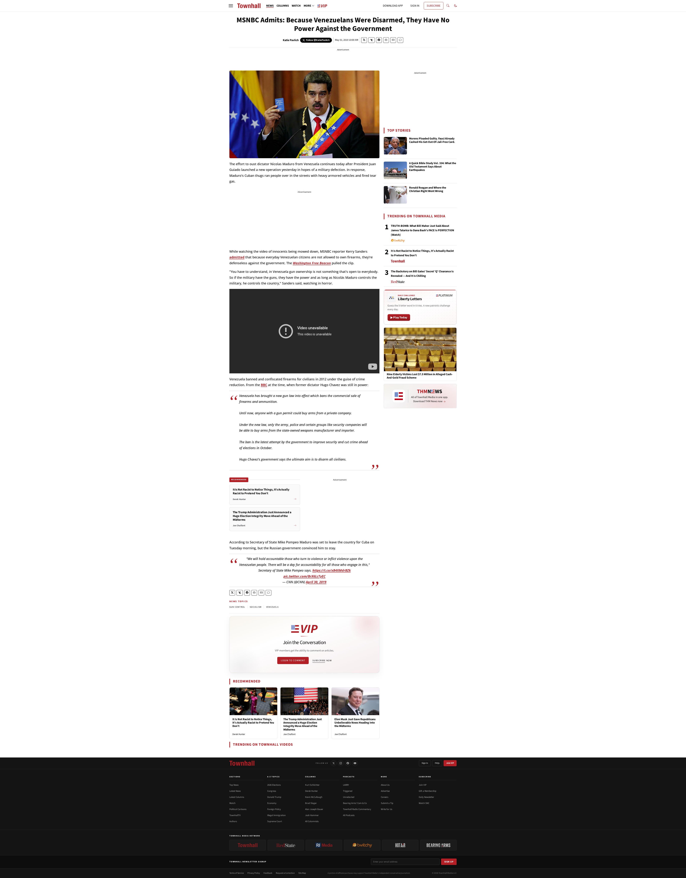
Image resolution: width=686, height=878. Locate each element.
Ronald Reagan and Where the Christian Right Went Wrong (427, 189)
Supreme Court (274, 821)
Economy (271, 803)
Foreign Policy (274, 809)
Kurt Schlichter (312, 785)
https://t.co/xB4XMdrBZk (331, 570)
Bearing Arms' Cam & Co (355, 803)
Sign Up (449, 861)
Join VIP (450, 763)
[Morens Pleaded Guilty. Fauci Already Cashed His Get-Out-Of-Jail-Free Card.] (395, 145)
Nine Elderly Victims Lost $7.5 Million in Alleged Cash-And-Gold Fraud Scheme (420, 376)
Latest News (235, 791)
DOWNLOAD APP (393, 6)
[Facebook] (348, 763)
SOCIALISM (256, 607)
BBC (264, 385)
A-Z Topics (273, 777)
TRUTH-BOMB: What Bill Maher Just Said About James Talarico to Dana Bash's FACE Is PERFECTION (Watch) (422, 230)
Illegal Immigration (276, 815)
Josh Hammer (312, 815)
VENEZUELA (272, 607)
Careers (384, 797)
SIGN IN (414, 6)
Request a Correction (285, 873)
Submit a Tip (387, 803)
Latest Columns (236, 797)
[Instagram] (341, 763)
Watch (232, 803)
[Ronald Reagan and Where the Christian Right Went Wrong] (395, 195)
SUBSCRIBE (433, 6)
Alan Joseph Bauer (314, 809)
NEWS (270, 6)
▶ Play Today (399, 317)
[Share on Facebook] (379, 40)
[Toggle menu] (230, 5)
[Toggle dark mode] (455, 5)
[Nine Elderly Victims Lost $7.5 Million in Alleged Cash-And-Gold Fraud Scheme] (420, 349)
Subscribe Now (322, 660)
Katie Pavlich (291, 40)
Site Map (302, 873)
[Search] (448, 5)
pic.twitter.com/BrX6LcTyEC (304, 576)
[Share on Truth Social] (371, 40)
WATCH (296, 6)
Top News (233, 785)
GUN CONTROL (237, 607)
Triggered (347, 791)
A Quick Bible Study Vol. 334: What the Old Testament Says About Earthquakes (432, 167)
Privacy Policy (253, 873)
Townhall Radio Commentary (357, 809)
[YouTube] (355, 763)
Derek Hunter (238, 734)
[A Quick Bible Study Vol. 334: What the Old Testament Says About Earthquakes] (395, 170)
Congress (271, 791)
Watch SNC (424, 803)
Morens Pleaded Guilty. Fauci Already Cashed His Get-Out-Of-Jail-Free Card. (432, 140)
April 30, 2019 (316, 582)
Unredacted (348, 797)
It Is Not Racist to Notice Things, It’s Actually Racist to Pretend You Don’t (253, 722)
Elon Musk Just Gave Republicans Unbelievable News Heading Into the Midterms (355, 722)
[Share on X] (364, 40)
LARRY (346, 785)
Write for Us (386, 809)
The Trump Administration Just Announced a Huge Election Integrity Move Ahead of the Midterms (302, 724)
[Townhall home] (241, 763)
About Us (385, 785)
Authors (233, 821)
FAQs (437, 763)
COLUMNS (283, 6)
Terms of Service (236, 873)
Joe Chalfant (289, 734)
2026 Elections (274, 785)
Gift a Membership (427, 791)
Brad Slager (311, 803)
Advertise (385, 791)
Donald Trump (274, 797)
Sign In (425, 763)
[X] (333, 763)
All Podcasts (348, 815)
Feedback (268, 873)
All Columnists (312, 821)
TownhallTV (235, 815)
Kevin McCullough (313, 797)
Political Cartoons (237, 809)
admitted (236, 257)
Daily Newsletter (426, 797)
